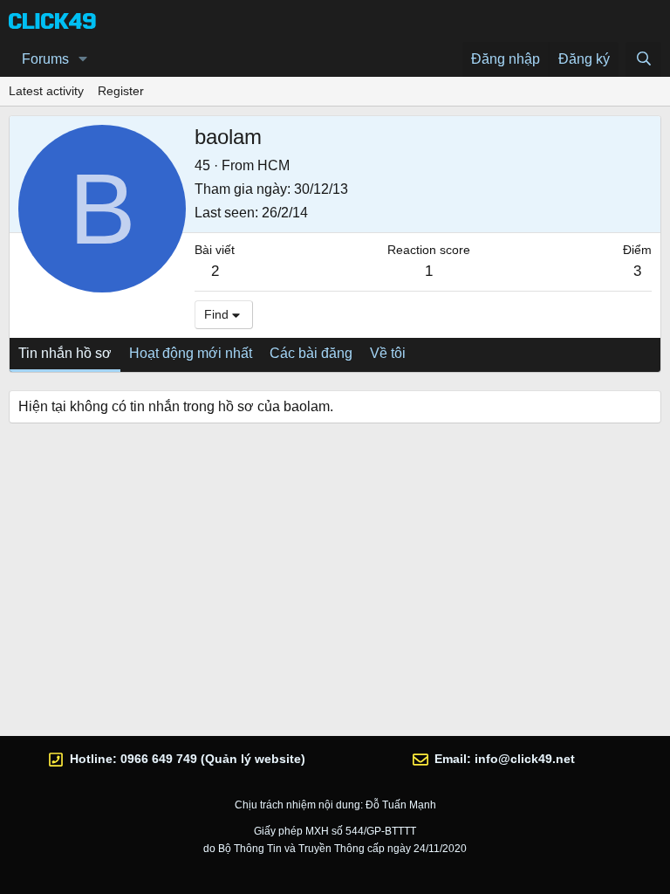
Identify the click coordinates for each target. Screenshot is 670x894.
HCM (273, 165)
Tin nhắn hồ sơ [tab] (65, 353)
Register (121, 91)
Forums (45, 59)
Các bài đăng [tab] (311, 353)
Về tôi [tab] (388, 353)
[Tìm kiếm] (643, 59)
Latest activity (46, 91)
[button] (83, 59)
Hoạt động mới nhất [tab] (190, 353)
